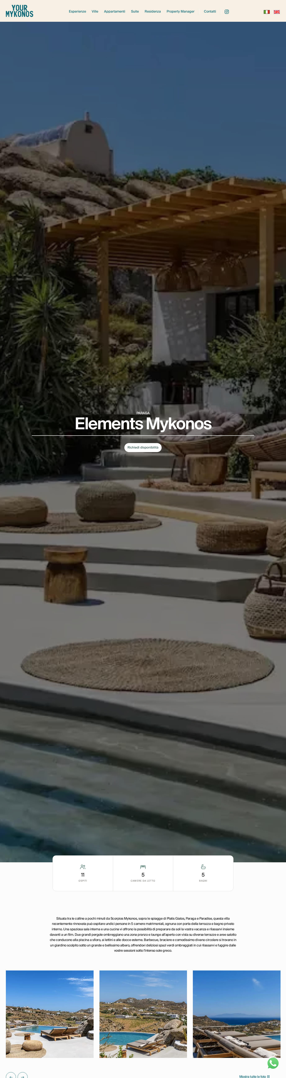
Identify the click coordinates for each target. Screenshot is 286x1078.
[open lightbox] (49, 1014)
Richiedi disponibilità (143, 447)
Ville (95, 11)
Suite (135, 11)
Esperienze (77, 11)
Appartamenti (114, 11)
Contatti (210, 11)
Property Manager (181, 11)
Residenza (153, 11)
